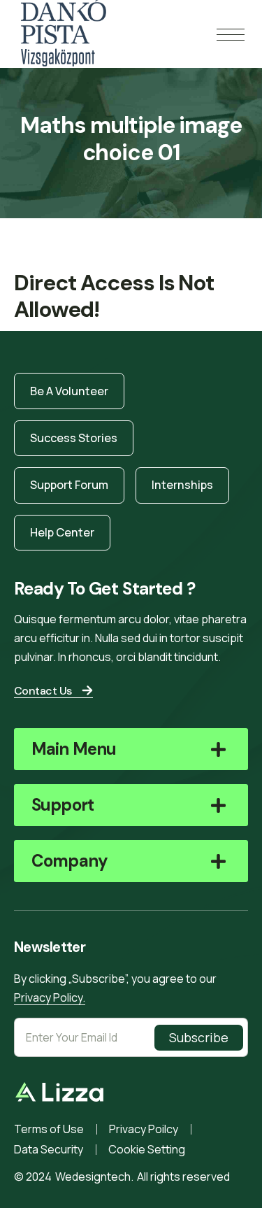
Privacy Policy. (49, 997)
